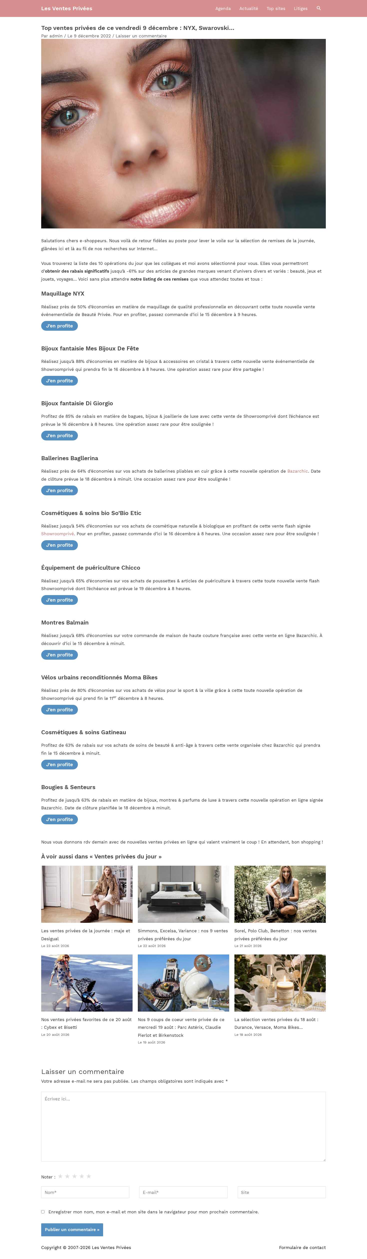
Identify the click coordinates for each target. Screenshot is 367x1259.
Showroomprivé (57, 533)
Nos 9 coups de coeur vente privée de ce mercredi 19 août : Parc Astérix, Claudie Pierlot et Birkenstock (181, 1027)
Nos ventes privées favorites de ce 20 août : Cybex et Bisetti (86, 1023)
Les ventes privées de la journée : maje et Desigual (85, 934)
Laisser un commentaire (141, 35)
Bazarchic (297, 471)
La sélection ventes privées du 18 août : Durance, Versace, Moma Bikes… (276, 1023)
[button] (319, 8)
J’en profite (59, 326)
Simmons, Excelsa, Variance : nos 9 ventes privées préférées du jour (183, 934)
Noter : (48, 1176)
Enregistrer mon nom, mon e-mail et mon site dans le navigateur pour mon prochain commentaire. (153, 1211)
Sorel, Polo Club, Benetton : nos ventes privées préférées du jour (275, 934)
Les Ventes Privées (66, 8)
